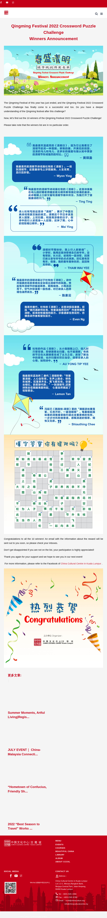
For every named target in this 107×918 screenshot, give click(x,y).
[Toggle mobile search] (96, 13)
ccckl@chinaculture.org (75, 900)
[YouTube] (16, 875)
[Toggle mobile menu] (101, 13)
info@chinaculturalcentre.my (76, 904)
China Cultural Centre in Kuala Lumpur (81, 563)
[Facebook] (10, 875)
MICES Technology (82, 916)
